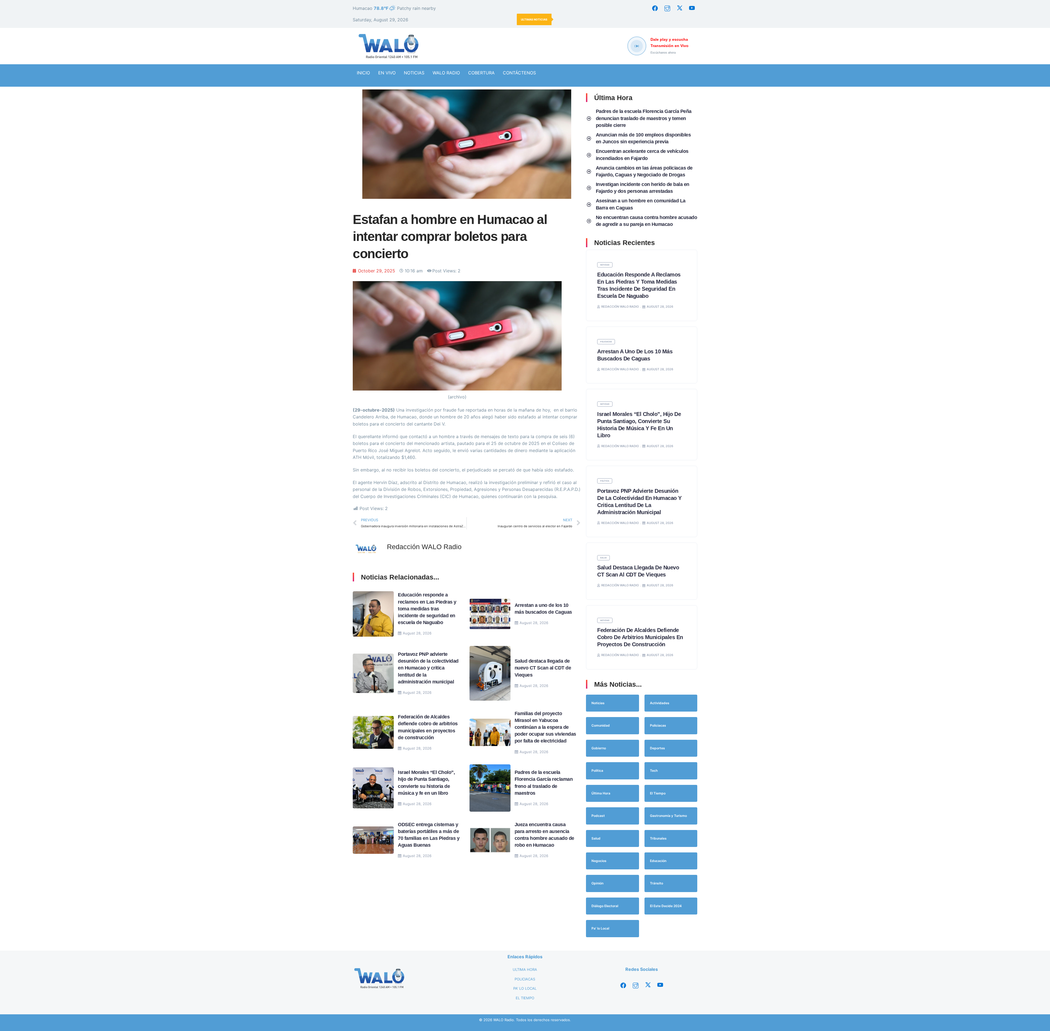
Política (604, 481)
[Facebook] (655, 8)
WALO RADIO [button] (446, 72)
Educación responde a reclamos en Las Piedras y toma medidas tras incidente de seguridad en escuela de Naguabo (427, 608)
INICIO (363, 72)
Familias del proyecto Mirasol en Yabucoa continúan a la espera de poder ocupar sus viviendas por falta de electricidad (545, 727)
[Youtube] (692, 8)
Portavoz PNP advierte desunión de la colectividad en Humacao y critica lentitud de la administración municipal (428, 668)
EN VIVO (387, 72)
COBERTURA (481, 72)
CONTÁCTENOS (519, 72)
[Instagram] (667, 8)
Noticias (604, 265)
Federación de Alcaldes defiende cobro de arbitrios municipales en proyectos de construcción (640, 637)
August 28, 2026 (417, 633)
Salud (603, 558)
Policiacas (606, 341)
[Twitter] (679, 8)
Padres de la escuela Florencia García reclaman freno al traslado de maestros (614, 19)
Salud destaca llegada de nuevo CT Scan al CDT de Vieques (543, 667)
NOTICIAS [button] (414, 72)
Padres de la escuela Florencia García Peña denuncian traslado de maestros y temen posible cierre (644, 118)
